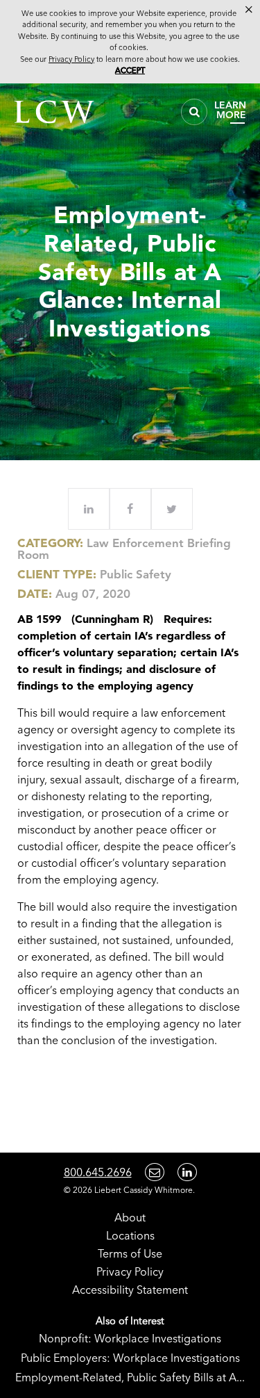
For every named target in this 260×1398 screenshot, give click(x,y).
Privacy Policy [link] (71, 59)
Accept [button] (130, 70)
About (130, 1217)
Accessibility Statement (130, 1290)
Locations (130, 1235)
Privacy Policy (130, 1271)
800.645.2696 (98, 1172)
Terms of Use (130, 1253)
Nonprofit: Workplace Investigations (130, 1338)
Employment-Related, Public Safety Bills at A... (130, 1377)
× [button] (249, 10)
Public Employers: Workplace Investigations (130, 1358)
